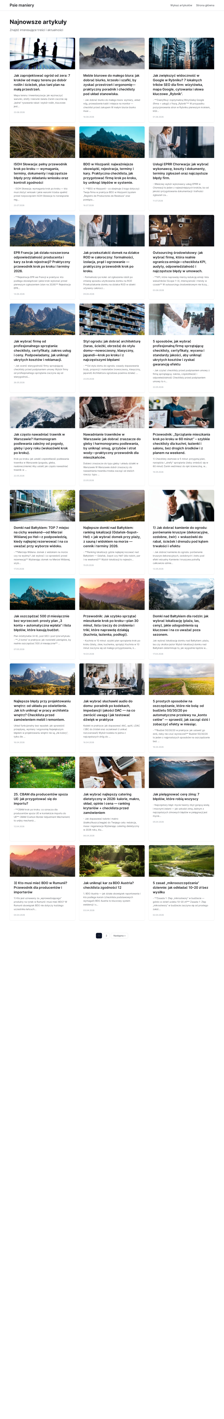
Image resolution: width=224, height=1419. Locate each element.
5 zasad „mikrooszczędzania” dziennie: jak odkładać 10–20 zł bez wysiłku (180, 887)
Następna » (119, 935)
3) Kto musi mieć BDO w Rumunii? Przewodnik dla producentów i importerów (40, 887)
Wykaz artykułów (181, 5)
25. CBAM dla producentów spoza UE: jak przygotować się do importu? (41, 798)
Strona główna (205, 5)
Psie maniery (22, 5)
